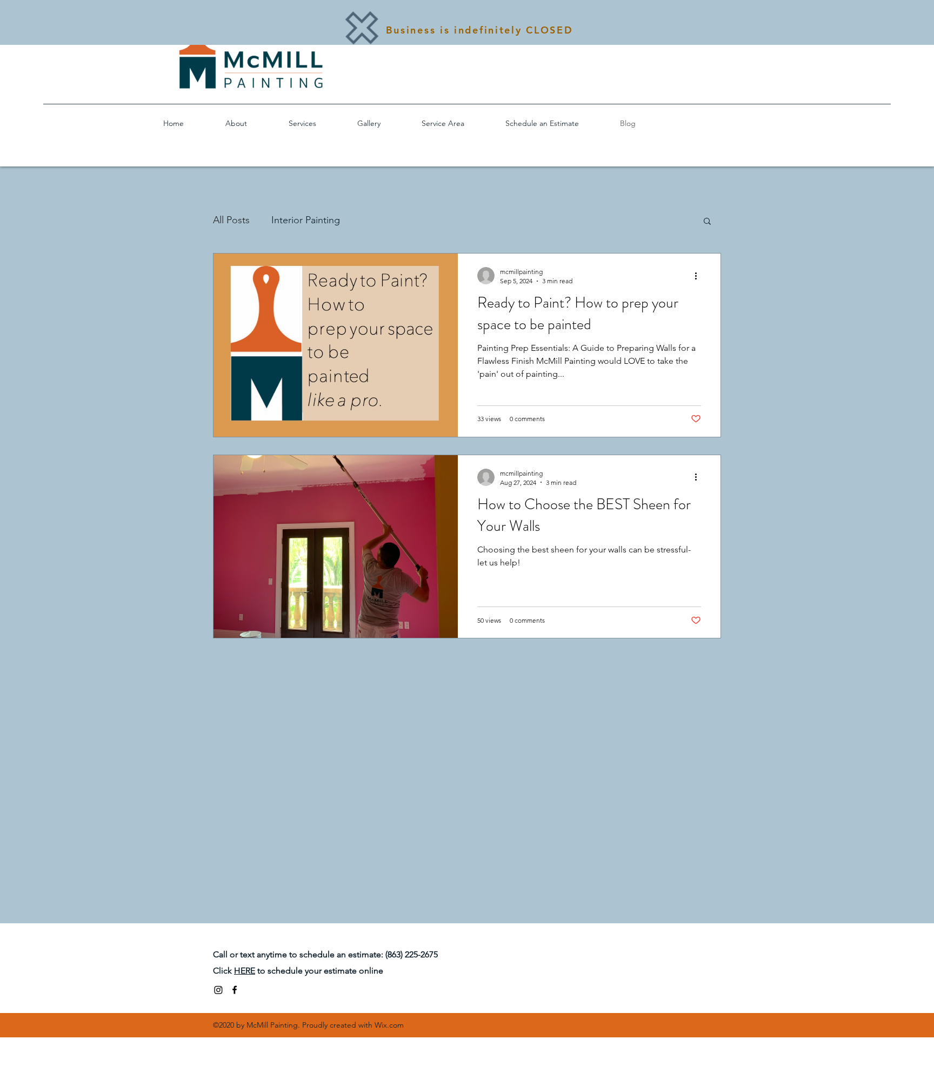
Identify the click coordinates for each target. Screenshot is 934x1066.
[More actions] (699, 275)
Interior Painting (305, 220)
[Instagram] (218, 989)
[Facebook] (234, 989)
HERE (244, 970)
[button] (707, 222)
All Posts (231, 220)
